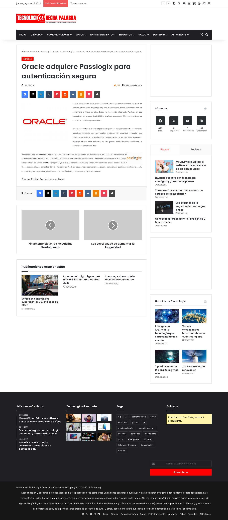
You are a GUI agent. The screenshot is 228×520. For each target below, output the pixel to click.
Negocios (125, 34)
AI (126, 416)
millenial (122, 433)
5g (119, 416)
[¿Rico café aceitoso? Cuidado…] (73, 418)
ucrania (121, 450)
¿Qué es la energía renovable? (193, 368)
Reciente (196, 149)
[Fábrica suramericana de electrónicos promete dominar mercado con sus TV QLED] (73, 437)
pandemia (135, 433)
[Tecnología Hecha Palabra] (47, 18)
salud (120, 439)
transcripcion (147, 445)
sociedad (148, 439)
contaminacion (139, 416)
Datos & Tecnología (41, 51)
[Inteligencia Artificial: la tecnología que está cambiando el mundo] (167, 316)
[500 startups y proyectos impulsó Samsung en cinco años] (89, 437)
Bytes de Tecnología (63, 51)
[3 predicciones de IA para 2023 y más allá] (167, 356)
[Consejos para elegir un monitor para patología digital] (73, 427)
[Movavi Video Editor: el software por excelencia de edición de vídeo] (164, 166)
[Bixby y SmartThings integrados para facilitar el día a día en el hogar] (89, 427)
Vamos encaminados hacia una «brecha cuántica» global (193, 331)
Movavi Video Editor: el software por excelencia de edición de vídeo (191, 165)
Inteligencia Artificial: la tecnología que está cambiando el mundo (166, 333)
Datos (80, 34)
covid (153, 416)
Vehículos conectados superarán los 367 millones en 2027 (40, 302)
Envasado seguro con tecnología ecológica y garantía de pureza (175, 179)
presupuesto (150, 433)
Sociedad (159, 34)
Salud (142, 34)
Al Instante (178, 34)
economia (123, 422)
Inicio (22, 34)
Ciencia (36, 34)
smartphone (133, 439)
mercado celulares (146, 428)
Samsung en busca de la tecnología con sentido (120, 278)
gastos (135, 422)
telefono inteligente (127, 445)
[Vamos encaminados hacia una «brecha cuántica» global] (194, 316)
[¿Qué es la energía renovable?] (194, 356)
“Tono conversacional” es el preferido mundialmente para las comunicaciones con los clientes (118, 3)
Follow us (173, 406)
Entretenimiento (101, 34)
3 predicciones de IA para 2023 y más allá (166, 370)
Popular (165, 149)
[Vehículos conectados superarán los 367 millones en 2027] (40, 285)
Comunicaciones (58, 34)
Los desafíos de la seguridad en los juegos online (190, 206)
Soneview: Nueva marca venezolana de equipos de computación (179, 192)
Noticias (80, 51)
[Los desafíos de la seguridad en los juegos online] (164, 207)
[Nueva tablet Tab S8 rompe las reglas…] (104, 437)
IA (144, 422)
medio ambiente (125, 428)
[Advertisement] (147, 17)
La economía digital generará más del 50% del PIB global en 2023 (81, 279)
